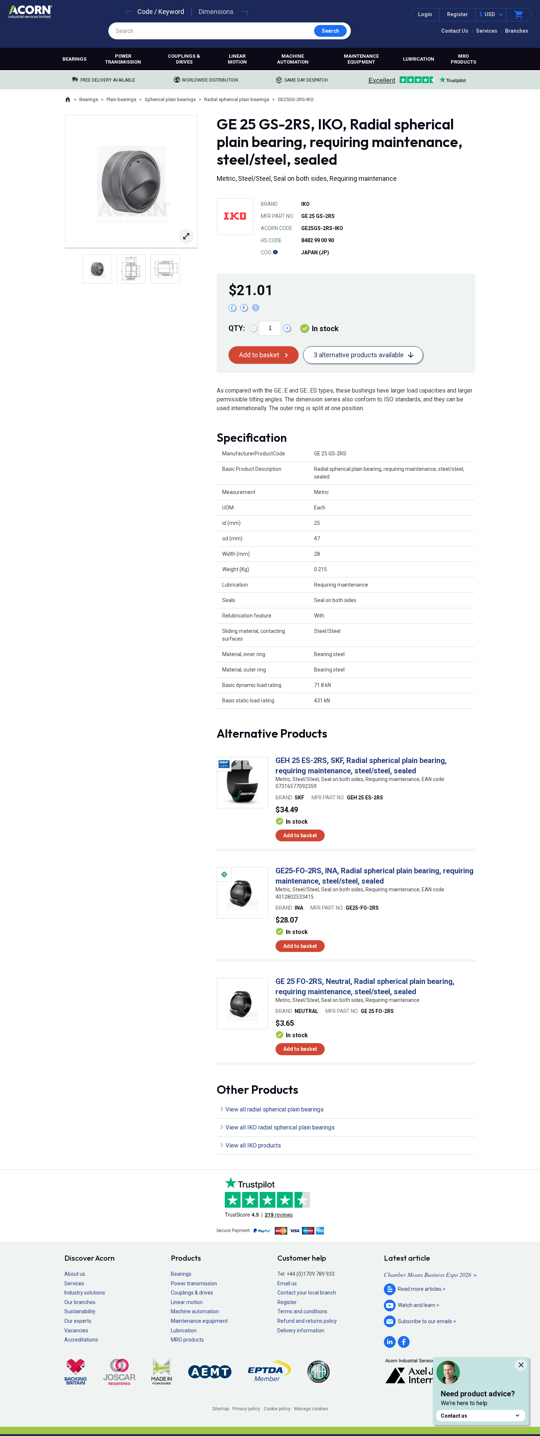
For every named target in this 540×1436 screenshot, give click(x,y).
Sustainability (80, 1311)
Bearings (74, 59)
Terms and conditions (302, 1311)
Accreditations (81, 1340)
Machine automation (293, 59)
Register (457, 14)
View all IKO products (253, 1145)
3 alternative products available (359, 355)
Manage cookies (311, 1408)
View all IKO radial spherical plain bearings (280, 1127)
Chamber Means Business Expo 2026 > (430, 1274)
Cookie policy (277, 1408)
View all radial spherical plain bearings (275, 1109)
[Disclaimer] (275, 252)
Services (486, 31)
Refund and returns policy (307, 1321)
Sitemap (220, 1408)
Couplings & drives (184, 59)
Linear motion (237, 59)
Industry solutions (84, 1293)
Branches (516, 31)
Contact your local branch (306, 1293)
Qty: (236, 328)
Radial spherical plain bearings (236, 99)
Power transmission (123, 59)
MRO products (463, 59)
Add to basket (259, 355)
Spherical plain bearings (170, 99)
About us (74, 1274)
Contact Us (454, 31)
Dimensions (216, 11)
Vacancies (76, 1330)
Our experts (77, 1321)
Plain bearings (121, 99)
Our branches (80, 1302)
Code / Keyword (160, 11)
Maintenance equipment (361, 59)
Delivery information (300, 1330)
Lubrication (418, 59)
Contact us (454, 1416)
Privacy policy (246, 1408)
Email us (287, 1283)
